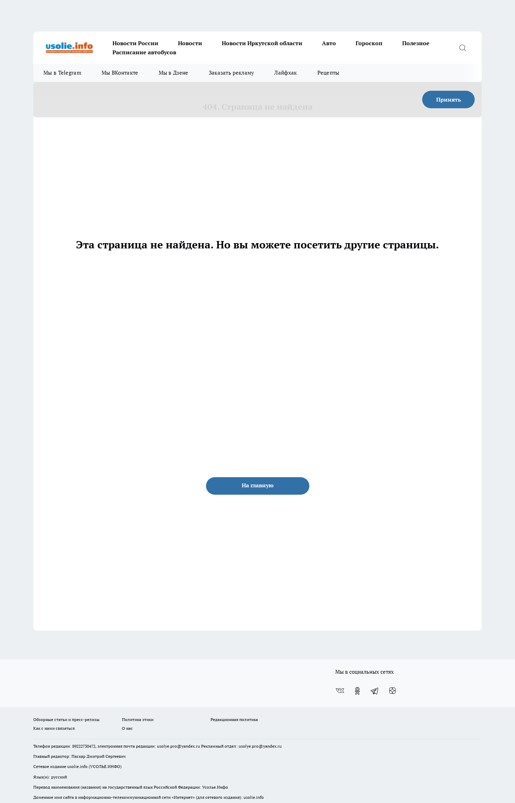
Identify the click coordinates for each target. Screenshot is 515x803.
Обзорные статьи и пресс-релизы (66, 719)
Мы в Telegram (62, 72)
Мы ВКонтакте (120, 72)
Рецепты (328, 72)
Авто (329, 43)
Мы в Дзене (173, 72)
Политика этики (137, 719)
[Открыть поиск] (462, 48)
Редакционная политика (234, 719)
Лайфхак (285, 72)
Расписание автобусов (144, 52)
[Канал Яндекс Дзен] (392, 691)
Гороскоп (369, 43)
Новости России (135, 43)
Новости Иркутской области (262, 43)
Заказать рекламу (231, 72)
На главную (258, 485)
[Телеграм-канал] (375, 691)
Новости (190, 43)
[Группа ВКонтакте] (340, 691)
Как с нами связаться (54, 728)
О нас (127, 728)
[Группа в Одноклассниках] (357, 691)
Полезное (416, 43)
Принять (448, 99)
